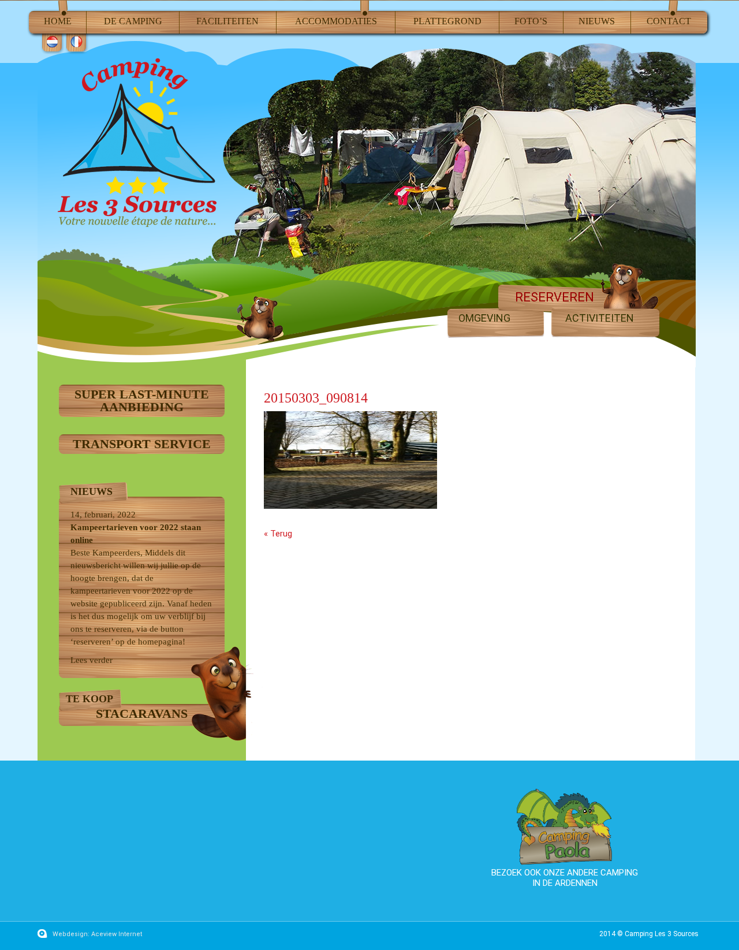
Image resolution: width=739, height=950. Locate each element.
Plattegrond (447, 21)
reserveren (554, 297)
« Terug (278, 533)
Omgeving (484, 318)
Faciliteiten (227, 21)
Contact (669, 21)
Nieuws (596, 21)
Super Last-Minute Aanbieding (141, 400)
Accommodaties (336, 21)
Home (58, 21)
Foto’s (530, 21)
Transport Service (142, 444)
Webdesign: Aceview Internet (97, 934)
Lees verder (91, 660)
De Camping (133, 21)
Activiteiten (599, 318)
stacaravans (142, 713)
